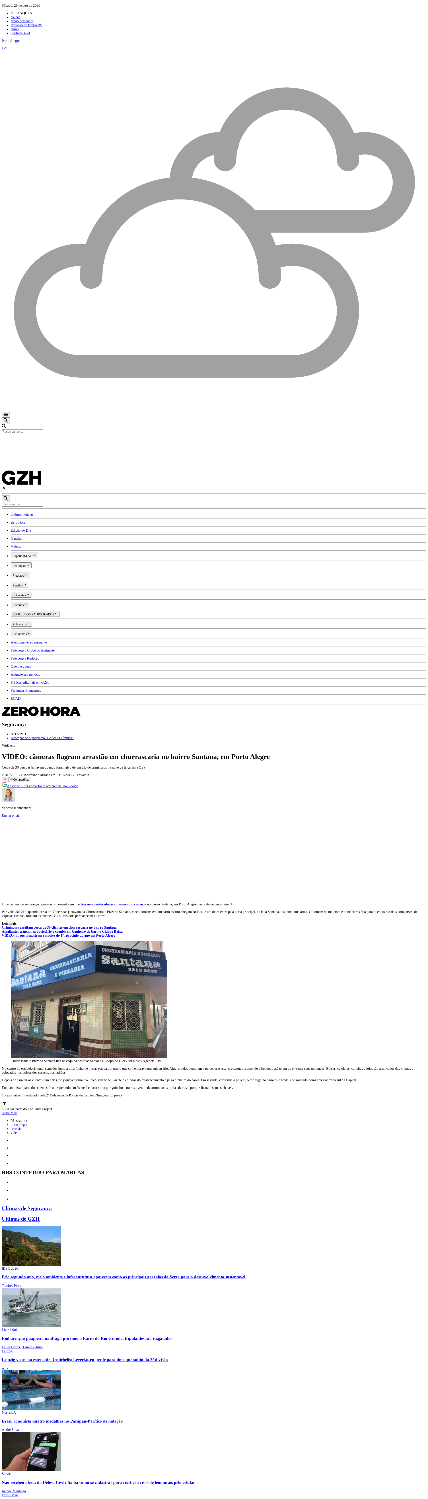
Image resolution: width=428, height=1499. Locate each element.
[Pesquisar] (6, 499)
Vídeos (16, 546)
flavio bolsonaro (22, 21)
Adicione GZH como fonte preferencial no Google (42, 786)
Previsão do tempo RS (26, 25)
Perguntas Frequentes (26, 690)
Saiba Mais (9, 1113)
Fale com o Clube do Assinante (33, 650)
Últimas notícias (22, 514)
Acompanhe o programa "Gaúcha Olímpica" (42, 738)
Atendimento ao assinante (29, 642)
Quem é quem (21, 666)
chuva (15, 29)
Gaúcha (16, 538)
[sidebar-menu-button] (6, 414)
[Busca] (6, 420)
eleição (16, 17)
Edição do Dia (21, 530)
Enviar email (11, 815)
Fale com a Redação (25, 658)
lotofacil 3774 (20, 33)
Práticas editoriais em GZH (30, 682)
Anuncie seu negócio (25, 674)
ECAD (16, 698)
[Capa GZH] (214, 441)
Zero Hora (18, 522)
